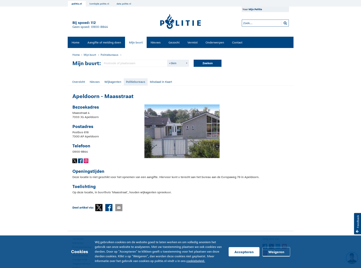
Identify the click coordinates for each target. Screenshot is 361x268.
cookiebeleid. (195, 261)
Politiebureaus (109, 54)
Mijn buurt (136, 42)
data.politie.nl (124, 3)
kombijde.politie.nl (99, 3)
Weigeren (276, 252)
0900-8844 (99, 27)
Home (76, 42)
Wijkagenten (112, 82)
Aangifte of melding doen (104, 42)
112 (93, 22)
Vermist (192, 42)
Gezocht (174, 42)
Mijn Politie (255, 9)
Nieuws (156, 42)
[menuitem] (75, 42)
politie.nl (77, 3)
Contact (237, 42)
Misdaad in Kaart (161, 82)
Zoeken (207, 63)
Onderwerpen (215, 42)
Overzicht (78, 82)
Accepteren (244, 252)
